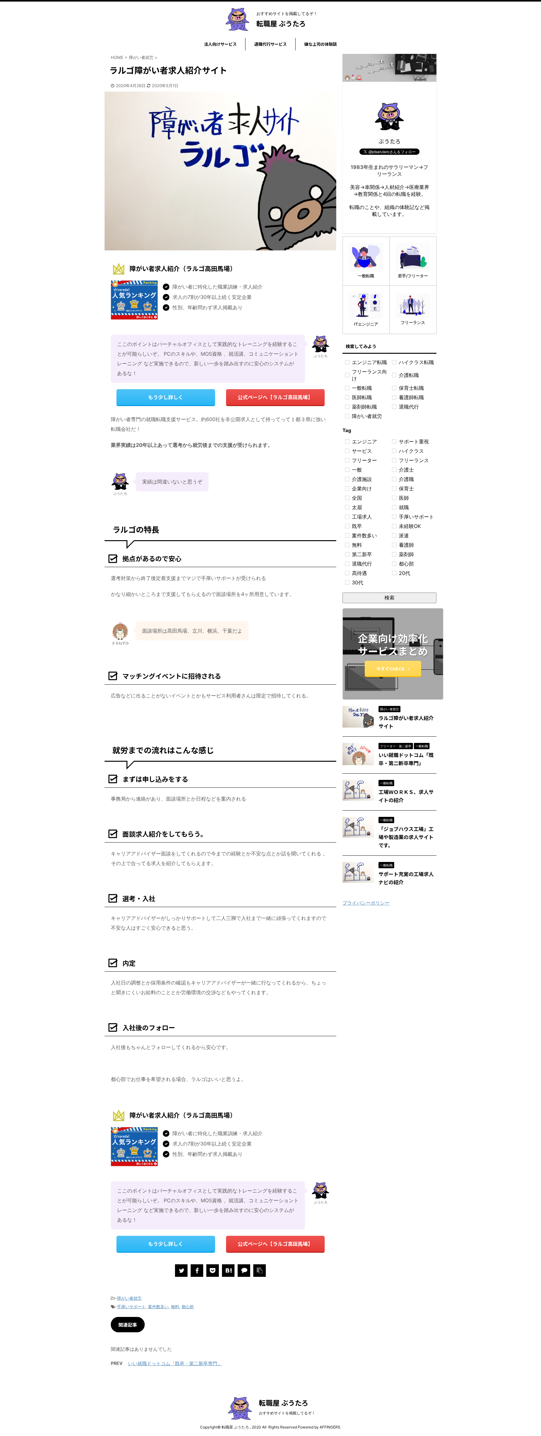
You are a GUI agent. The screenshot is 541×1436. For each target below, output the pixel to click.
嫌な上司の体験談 (320, 44)
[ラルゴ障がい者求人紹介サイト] (228, 1270)
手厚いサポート (131, 1306)
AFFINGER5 (330, 1427)
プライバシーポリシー (366, 903)
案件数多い (158, 1306)
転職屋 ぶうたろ (281, 23)
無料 (175, 1306)
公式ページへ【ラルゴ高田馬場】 (275, 397)
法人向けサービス (220, 44)
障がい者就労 (129, 1298)
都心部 (188, 1306)
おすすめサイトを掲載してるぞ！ (287, 1413)
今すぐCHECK (390, 668)
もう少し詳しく (165, 397)
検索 (389, 597)
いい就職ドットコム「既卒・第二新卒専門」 (175, 1363)
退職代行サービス (270, 44)
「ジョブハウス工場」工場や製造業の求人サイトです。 (406, 837)
